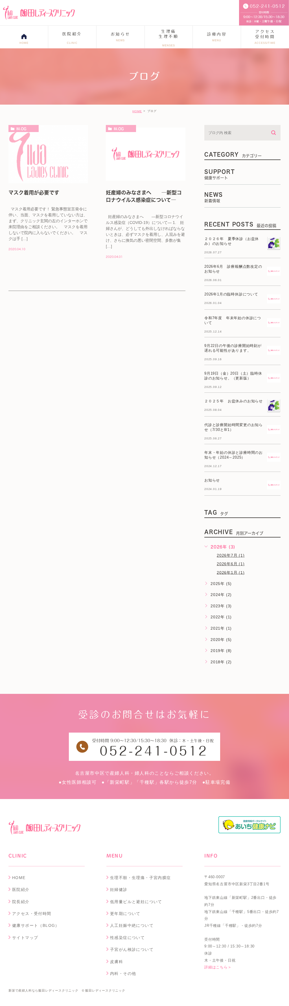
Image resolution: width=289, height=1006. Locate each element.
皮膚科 (116, 961)
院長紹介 (21, 901)
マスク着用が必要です (33, 192)
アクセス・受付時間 (31, 913)
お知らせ (212, 480)
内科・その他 (123, 973)
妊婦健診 (119, 889)
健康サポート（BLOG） (36, 925)
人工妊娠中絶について (132, 925)
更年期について (125, 913)
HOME (137, 111)
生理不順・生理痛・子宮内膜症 (140, 877)
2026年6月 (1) (231, 564)
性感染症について (127, 937)
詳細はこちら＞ (218, 967)
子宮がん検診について (132, 949)
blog (21, 128)
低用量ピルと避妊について (136, 901)
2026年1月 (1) (231, 572)
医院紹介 (21, 889)
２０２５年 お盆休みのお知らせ (233, 401)
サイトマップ (25, 937)
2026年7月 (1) (231, 555)
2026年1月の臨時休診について (231, 294)
